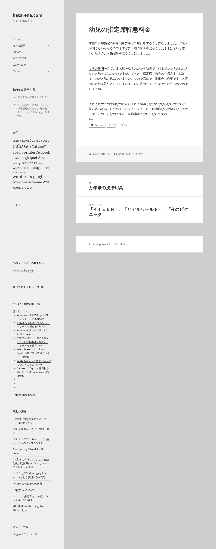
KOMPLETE (20, 58)
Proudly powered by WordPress (108, 244)
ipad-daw (37, 158)
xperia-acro (22, 187)
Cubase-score (39, 140)
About (16, 71)
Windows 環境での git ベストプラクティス (32, 317)
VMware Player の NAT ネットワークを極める (33, 324)
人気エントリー (24, 311)
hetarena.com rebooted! (27, 483)
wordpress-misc (19, 172)
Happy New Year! (23, 490)
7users (38, 345)
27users (39, 319)
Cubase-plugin (21, 140)
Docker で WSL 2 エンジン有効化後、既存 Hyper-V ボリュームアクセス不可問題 (31, 463)
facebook (43, 152)
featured (18, 158)
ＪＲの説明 (96, 68)
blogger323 (123, 154)
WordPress (19, 65)
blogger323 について (25, 534)
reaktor (27, 163)
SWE (31, 270)
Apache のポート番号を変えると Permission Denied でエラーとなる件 (33, 341)
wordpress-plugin (29, 176)
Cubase (17, 52)
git (27, 157)
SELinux (38, 163)
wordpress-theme (27, 182)
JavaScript (17, 163)
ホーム (16, 39)
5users (41, 364)
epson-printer (24, 152)
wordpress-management (31, 168)
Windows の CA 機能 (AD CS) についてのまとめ (34, 362)
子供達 (139, 154)
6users (25, 357)
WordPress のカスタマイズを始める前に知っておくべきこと (33, 353)
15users (42, 326)
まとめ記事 (19, 45)
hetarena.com (28, 15)
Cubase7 (38, 146)
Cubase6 (22, 146)
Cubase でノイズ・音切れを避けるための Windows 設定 (33, 370)
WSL (46, 182)
